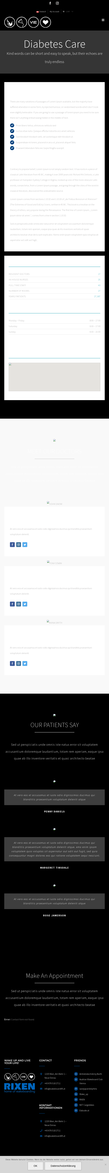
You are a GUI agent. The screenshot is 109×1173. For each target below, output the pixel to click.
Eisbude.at (84, 1110)
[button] (54, 375)
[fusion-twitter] (24, 544)
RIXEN (82, 1099)
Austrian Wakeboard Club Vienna (91, 1081)
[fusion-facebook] (12, 544)
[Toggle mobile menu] (103, 19)
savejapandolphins (88, 1088)
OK (35, 1165)
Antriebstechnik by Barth (90, 1073)
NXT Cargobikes (86, 1104)
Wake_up (83, 1094)
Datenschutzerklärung (63, 1165)
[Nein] (105, 1164)
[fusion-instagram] (18, 544)
